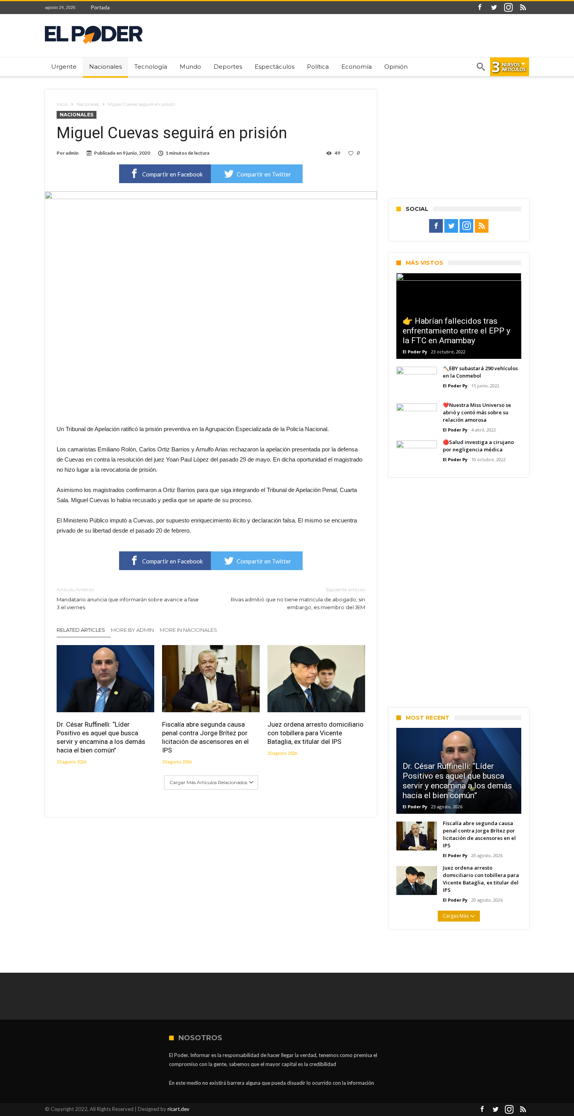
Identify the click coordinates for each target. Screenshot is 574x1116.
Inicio (62, 104)
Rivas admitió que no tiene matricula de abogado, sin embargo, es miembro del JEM (298, 598)
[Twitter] (494, 7)
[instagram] (508, 7)
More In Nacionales (188, 630)
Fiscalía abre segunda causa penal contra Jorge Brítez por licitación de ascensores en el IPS (205, 737)
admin (72, 153)
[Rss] (523, 7)
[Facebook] (479, 7)
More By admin (132, 630)
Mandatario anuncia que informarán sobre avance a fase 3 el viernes (128, 598)
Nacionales (88, 104)
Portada (100, 7)
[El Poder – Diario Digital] (94, 25)
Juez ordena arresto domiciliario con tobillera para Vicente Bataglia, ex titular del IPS (315, 732)
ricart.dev (178, 1109)
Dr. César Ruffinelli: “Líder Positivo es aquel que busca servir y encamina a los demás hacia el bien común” (101, 737)
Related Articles (81, 630)
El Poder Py (415, 352)
